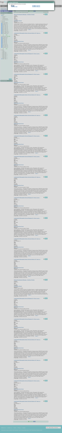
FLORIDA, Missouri (36, 6)
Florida (12, 5)
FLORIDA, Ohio (14, 6)
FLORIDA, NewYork (36, 5)
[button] (53, 2)
